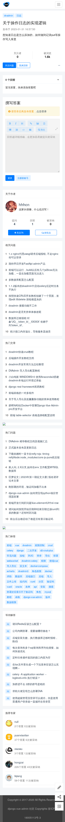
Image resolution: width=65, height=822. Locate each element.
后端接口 (30, 576)
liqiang (18, 776)
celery (10, 550)
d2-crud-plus (46, 550)
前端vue (53, 560)
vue (17, 545)
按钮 (22, 555)
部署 (55, 555)
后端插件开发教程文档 (21, 358)
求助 (9, 576)
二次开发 (32, 550)
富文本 (23, 566)
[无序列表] (10, 129)
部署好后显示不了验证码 (20, 591)
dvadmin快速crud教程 (21, 352)
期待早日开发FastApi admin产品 (27, 263)
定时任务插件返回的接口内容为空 (31, 657)
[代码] (23, 129)
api (35, 586)
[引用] (30, 129)
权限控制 (39, 545)
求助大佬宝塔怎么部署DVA (27, 691)
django (20, 550)
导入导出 (11, 566)
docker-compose (39, 566)
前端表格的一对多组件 (21, 393)
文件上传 (11, 581)
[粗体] (10, 123)
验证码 (50, 581)
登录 (10, 177)
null (16, 721)
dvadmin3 (23, 571)
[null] (9, 723)
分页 (41, 581)
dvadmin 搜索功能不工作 (23, 305)
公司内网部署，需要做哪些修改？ (31, 631)
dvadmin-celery (30, 560)
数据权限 (11, 602)
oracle (19, 586)
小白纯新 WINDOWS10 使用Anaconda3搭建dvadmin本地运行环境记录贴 (34, 378)
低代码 (23, 581)
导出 (47, 555)
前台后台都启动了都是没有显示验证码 (31, 519)
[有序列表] (16, 129)
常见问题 (11, 555)
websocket (12, 560)
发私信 (47, 232)
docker (48, 571)
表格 (17, 597)
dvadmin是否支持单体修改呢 (25, 312)
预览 (42, 129)
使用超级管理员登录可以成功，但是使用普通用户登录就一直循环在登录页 (35, 699)
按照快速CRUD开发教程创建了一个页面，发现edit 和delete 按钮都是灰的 (34, 297)
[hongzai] (9, 764)
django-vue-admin (32, 597)
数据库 (18, 576)
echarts (11, 571)
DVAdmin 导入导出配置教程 (24, 370)
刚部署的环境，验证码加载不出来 (28, 486)
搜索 (51, 586)
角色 (38, 591)
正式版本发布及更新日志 (22, 447)
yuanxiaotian (21, 735)
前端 (9, 545)
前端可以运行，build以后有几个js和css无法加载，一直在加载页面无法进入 (33, 271)
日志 (19, 15)
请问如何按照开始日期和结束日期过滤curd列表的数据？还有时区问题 (34, 510)
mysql (48, 591)
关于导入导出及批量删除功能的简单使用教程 (34, 399)
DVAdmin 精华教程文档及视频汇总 (28, 441)
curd (33, 581)
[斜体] (16, 123)
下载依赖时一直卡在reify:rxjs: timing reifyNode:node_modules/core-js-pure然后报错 (34, 457)
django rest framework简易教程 (26, 386)
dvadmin (8, 15)
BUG (30, 555)
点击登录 (41, 111)
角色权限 (36, 571)
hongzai (18, 762)
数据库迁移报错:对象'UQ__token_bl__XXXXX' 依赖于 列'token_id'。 (28, 321)
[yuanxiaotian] (9, 737)
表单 (27, 586)
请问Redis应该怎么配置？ (27, 624)
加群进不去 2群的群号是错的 (28, 684)
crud (50, 545)
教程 (9, 597)
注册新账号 (23, 177)
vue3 (9, 586)
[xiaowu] (9, 750)
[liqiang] (9, 777)
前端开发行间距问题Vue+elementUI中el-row (33, 503)
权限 (43, 560)
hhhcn (24, 204)
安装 (42, 586)
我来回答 (23, 65)
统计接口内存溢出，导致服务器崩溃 (30, 331)
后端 (41, 576)
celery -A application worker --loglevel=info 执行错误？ (29, 676)
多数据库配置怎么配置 (21, 279)
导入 (49, 576)
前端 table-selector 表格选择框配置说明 (32, 415)
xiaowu (18, 749)
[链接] (31, 123)
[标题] (22, 123)
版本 (48, 597)
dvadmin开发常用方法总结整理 (26, 364)
